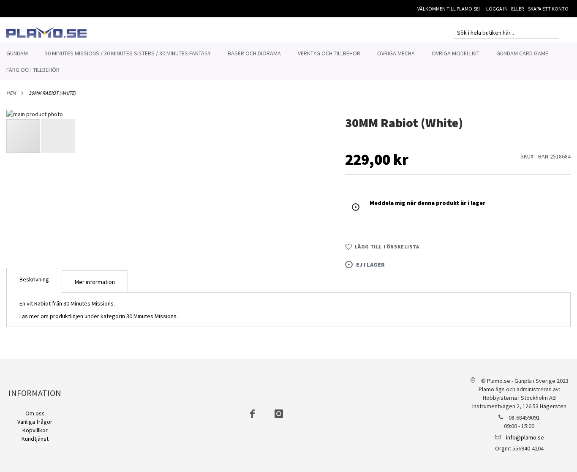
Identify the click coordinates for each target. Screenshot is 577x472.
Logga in (497, 8)
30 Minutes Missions (151, 316)
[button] (311, 247)
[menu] (288, 61)
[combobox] (506, 32)
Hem (11, 93)
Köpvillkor (35, 430)
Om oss (35, 413)
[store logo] (46, 32)
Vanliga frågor (34, 422)
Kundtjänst (35, 438)
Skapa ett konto (548, 8)
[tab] (34, 280)
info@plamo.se (525, 437)
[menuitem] (17, 53)
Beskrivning (34, 279)
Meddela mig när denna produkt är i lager (427, 203)
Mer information (95, 282)
